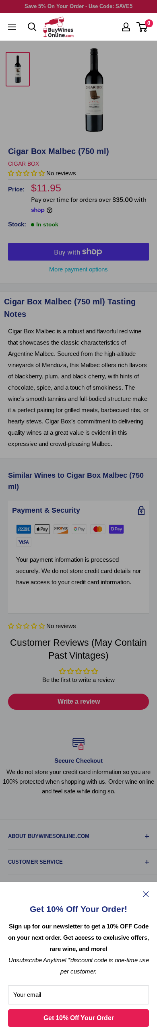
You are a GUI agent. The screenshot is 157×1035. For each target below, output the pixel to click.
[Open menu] (12, 27)
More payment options (78, 269)
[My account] (126, 27)
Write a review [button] (79, 701)
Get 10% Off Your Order (78, 1017)
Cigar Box (23, 163)
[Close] (146, 893)
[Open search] (32, 27)
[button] (27, 625)
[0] (142, 27)
